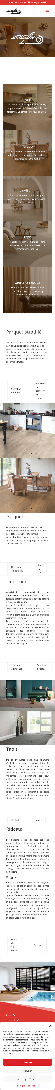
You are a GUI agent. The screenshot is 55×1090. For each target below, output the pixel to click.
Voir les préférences (27, 1079)
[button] (50, 1025)
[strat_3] (27, 457)
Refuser (27, 1070)
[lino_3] (27, 710)
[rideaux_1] (27, 1000)
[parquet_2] (27, 512)
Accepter (27, 1062)
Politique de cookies (26, 1086)
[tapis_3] (27, 744)
